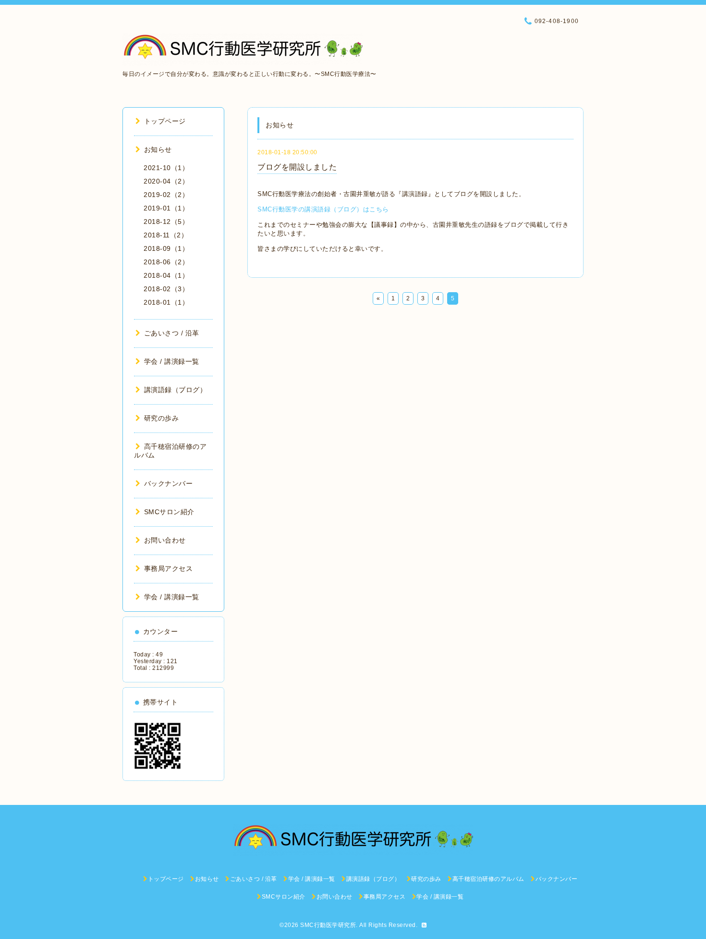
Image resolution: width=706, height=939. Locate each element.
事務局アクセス (168, 568)
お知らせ (158, 149)
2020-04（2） (166, 181)
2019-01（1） (166, 208)
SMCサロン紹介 (169, 512)
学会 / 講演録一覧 (171, 361)
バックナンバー (168, 483)
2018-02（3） (166, 289)
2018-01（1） (166, 302)
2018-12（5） (166, 221)
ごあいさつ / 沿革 (171, 333)
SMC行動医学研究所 (328, 925)
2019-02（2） (166, 194)
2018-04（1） (166, 275)
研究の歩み (161, 418)
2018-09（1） (166, 248)
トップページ (165, 121)
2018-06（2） (166, 262)
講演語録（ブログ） (175, 390)
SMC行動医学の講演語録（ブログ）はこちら (323, 209)
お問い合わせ (165, 540)
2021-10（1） (166, 168)
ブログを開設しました (297, 167)
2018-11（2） (166, 235)
